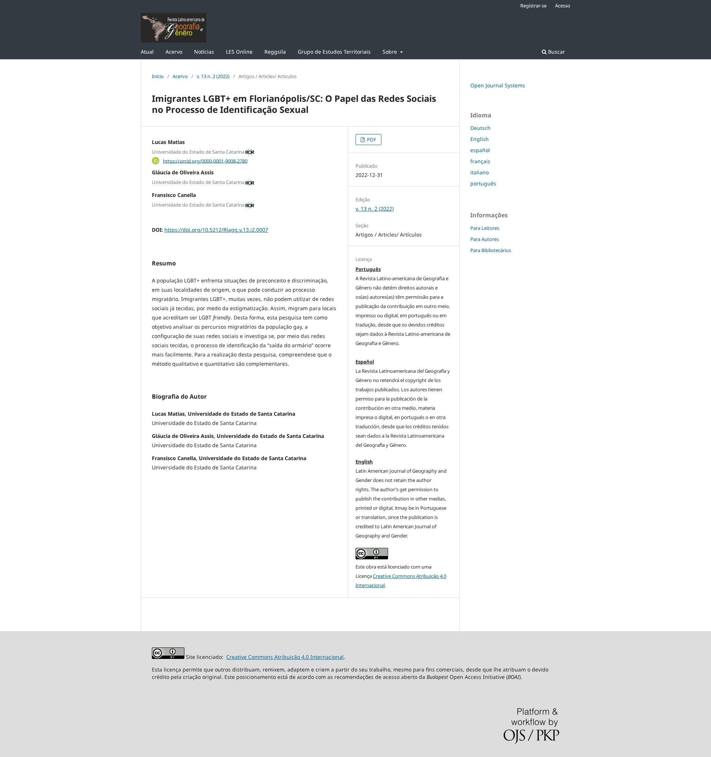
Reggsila (275, 51)
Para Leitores (484, 228)
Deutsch (480, 127)
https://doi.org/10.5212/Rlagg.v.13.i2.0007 (216, 229)
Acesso (562, 5)
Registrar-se (533, 5)
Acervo (174, 51)
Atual (147, 51)
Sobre (390, 51)
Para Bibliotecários (490, 250)
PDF (371, 139)
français (480, 161)
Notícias (204, 51)
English (479, 139)
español (480, 150)
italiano (479, 172)
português (483, 183)
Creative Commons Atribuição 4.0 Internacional (285, 656)
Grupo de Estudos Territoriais (334, 51)
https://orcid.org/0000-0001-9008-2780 (205, 160)
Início (158, 76)
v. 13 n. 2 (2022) (213, 76)
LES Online (239, 51)
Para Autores (484, 239)
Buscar (556, 51)
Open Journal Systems (497, 85)
